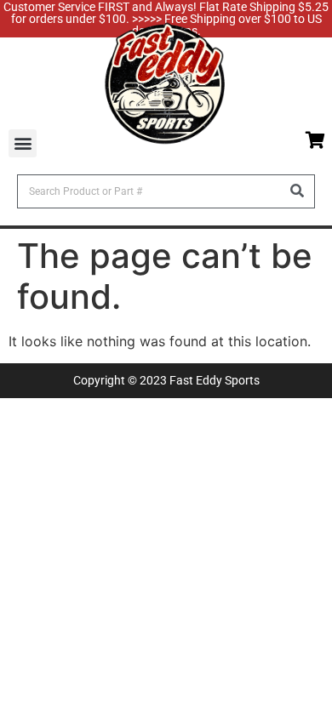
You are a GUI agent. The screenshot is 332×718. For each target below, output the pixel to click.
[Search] (297, 191)
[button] (23, 143)
